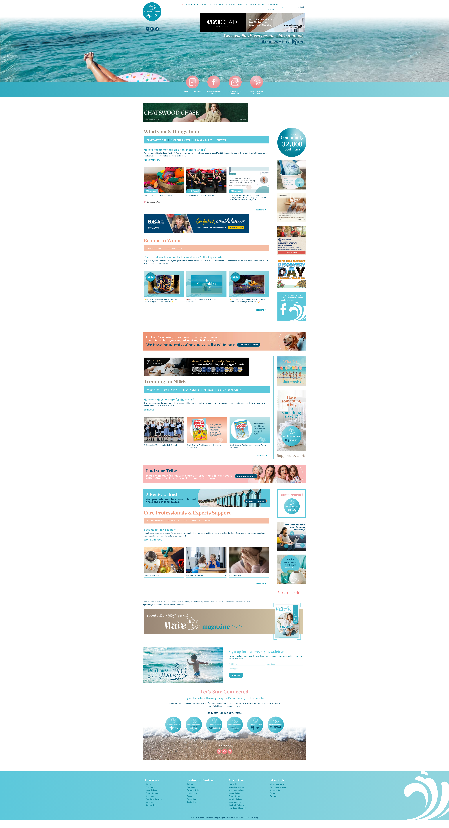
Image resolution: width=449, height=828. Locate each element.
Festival (221, 140)
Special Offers (175, 248)
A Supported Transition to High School (160, 445)
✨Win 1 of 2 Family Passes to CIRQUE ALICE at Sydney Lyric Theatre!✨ (160, 300)
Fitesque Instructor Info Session (200, 195)
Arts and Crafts (180, 140)
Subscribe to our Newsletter (235, 92)
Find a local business (192, 91)
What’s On (191, 5)
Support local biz (291, 455)
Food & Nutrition (156, 520)
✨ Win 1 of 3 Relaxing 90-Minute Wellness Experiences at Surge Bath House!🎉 (247, 300)
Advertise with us (291, 592)
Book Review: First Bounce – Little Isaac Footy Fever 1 (204, 446)
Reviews (208, 390)
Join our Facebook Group (213, 92)
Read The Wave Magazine (256, 92)
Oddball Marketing (250, 818)
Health (175, 520)
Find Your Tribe (258, 5)
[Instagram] (152, 29)
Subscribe (236, 675)
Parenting (153, 390)
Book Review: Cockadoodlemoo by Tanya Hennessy (248, 446)
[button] (261, 210)
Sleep (208, 520)
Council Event (203, 140)
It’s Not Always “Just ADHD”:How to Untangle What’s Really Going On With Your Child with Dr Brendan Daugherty (247, 197)
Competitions (154, 248)
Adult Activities (156, 140)
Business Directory (238, 5)
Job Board (272, 5)
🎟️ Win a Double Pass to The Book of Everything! (202, 300)
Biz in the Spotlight (230, 390)
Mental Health (192, 520)
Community (170, 390)
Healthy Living (190, 390)
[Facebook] (147, 29)
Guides (202, 5)
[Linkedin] (157, 29)
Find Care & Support (218, 5)
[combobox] (289, 7)
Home (181, 5)
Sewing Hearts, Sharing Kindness (158, 195)
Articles (271, 9)
